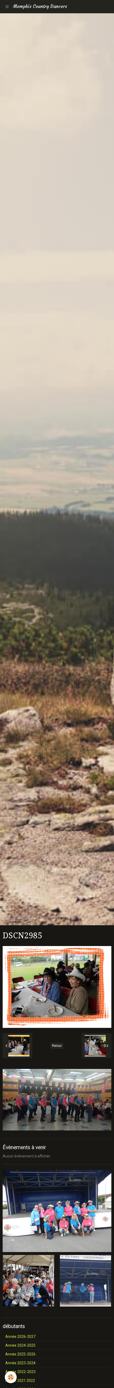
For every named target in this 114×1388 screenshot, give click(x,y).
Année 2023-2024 (20, 1363)
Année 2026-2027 (20, 1336)
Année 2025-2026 (20, 1354)
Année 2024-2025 (20, 1345)
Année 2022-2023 (20, 1372)
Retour (57, 1046)
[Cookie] (11, 1377)
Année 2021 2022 (20, 1380)
